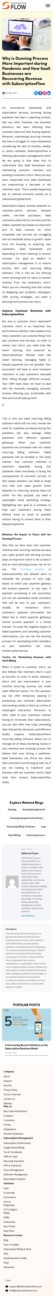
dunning (12, 809)
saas (43, 826)
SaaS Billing (14, 835)
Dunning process (32, 569)
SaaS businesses (36, 835)
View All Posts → (28, 916)
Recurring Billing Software (21, 826)
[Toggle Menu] (48, 5)
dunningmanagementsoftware (26, 818)
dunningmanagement (33, 809)
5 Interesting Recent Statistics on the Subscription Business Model (26, 1046)
